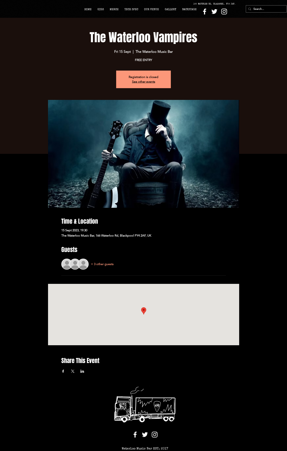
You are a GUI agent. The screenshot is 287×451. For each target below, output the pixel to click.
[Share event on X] (73, 371)
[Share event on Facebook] (63, 371)
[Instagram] (224, 11)
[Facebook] (205, 11)
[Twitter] (214, 11)
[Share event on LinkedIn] (82, 371)
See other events (143, 81)
